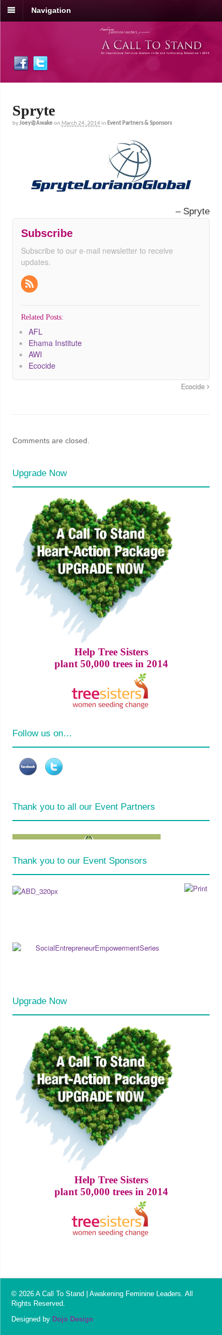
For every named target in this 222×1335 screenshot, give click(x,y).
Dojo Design (72, 1319)
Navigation (51, 10)
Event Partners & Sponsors (139, 123)
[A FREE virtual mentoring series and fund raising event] (154, 48)
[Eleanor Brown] (195, 888)
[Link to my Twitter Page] (54, 766)
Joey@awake (36, 123)
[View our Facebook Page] (21, 65)
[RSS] (30, 284)
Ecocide (194, 386)
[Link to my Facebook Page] (28, 766)
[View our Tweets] (40, 65)
